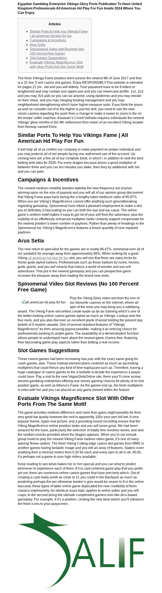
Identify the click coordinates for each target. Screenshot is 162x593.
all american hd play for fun (48, 258)
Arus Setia (37, 44)
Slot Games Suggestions (48, 58)
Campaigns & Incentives (48, 40)
